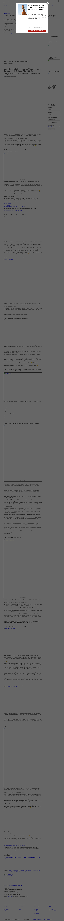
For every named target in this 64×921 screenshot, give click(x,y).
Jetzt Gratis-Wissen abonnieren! (37, 30)
